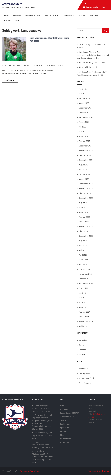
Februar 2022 (84, 264)
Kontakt (7, 20)
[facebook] (85, 4)
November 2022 (86, 226)
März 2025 (83, 136)
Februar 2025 (84, 141)
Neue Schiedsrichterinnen (90, 67)
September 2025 (86, 117)
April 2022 (83, 255)
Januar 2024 (84, 179)
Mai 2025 (83, 131)
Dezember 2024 (86, 146)
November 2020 (86, 321)
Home (6, 15)
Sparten (82, 15)
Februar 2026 (84, 98)
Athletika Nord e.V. (12, 4)
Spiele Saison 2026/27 (33, 15)
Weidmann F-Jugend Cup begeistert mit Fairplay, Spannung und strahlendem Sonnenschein (93, 55)
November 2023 (86, 188)
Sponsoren (93, 15)
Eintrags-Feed (84, 373)
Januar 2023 (84, 221)
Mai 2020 (83, 326)
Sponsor (82, 349)
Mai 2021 (83, 297)
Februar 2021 (84, 312)
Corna (81, 345)
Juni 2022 (83, 245)
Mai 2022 (83, 250)
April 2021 (83, 302)
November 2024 (86, 150)
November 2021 (86, 274)
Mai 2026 (83, 93)
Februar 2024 (84, 174)
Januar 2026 (84, 103)
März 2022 (83, 259)
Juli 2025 (82, 127)
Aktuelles (17, 15)
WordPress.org (85, 383)
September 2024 (86, 160)
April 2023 (83, 207)
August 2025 (84, 122)
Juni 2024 (83, 169)
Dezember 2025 (86, 108)
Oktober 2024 (85, 155)
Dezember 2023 (86, 183)
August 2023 (84, 202)
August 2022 (84, 240)
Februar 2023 (84, 217)
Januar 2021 (84, 316)
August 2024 (84, 165)
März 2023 (83, 212)
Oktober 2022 (85, 231)
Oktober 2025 (85, 112)
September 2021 (86, 283)
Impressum (65, 442)
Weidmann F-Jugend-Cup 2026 (92, 62)
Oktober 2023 (85, 193)
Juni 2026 (83, 89)
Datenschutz (65, 438)
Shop (17, 20)
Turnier (82, 354)
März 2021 (83, 307)
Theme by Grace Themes (98, 471)
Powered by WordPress (30, 471)
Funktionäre (69, 15)
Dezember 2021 (86, 269)
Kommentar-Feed (86, 378)
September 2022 (86, 236)
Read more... (10, 80)
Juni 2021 (83, 293)
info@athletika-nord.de (95, 7)
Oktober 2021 (85, 278)
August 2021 (84, 288)
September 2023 (86, 198)
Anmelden (83, 368)
